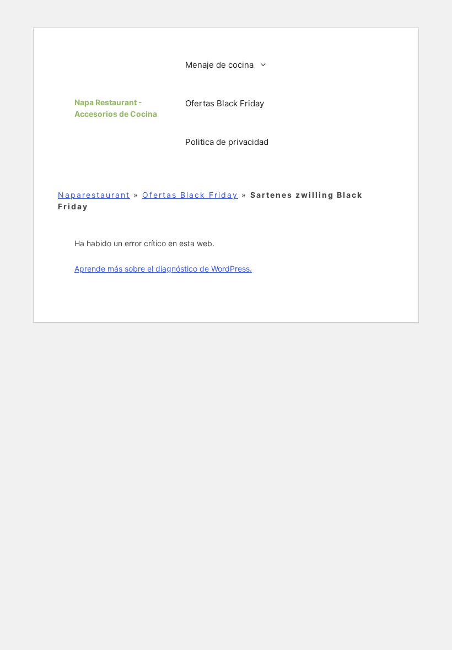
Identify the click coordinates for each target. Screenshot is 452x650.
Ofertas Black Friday (224, 103)
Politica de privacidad (226, 142)
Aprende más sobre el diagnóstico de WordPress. (163, 268)
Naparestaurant (94, 194)
